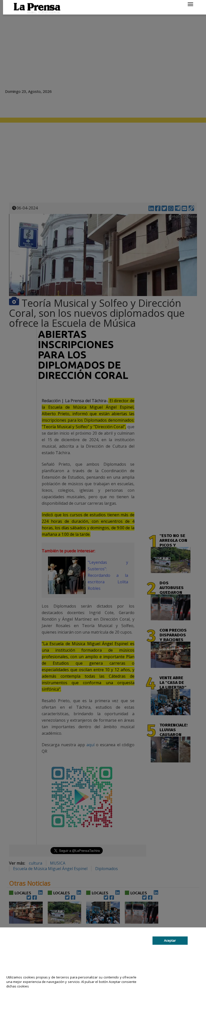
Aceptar (170, 940)
